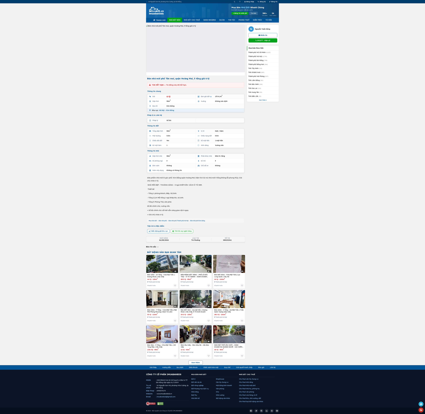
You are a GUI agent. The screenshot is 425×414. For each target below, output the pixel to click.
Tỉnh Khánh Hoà (256, 72)
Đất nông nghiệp (197, 385)
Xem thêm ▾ (263, 100)
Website (149, 394)
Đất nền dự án (196, 382)
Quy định (180, 367)
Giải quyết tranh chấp (244, 367)
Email (148, 397)
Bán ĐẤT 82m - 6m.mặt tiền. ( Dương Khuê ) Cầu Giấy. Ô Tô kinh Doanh (194, 311)
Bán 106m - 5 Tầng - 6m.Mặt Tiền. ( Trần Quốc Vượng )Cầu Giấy (229, 311)
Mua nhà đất (153, 221)
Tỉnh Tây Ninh (255, 68)
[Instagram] (261, 411)
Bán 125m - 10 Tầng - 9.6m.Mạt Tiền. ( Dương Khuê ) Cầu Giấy (161, 276)
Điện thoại (150, 391)
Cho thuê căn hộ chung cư (248, 379)
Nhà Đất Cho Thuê (192, 20)
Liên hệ (272, 367)
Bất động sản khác (223, 398)
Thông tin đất (153, 126)
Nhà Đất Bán (174, 20)
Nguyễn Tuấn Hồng (262, 29)
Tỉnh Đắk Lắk (254, 96)
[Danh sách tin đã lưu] (240, 1)
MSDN (148, 380)
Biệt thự (194, 395)
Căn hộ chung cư (222, 382)
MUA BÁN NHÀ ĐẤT (198, 374)
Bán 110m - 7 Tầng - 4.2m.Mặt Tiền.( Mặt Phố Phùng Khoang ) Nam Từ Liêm (162, 311)
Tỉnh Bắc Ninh (255, 84)
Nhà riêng (195, 392)
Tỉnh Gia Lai (254, 88)
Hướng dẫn (166, 367)
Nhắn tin (263, 35)
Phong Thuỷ (244, 20)
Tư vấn (269, 20)
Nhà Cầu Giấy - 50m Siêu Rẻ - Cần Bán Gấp (195, 346)
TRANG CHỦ (161, 20)
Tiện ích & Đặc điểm (155, 226)
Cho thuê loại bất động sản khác (251, 401)
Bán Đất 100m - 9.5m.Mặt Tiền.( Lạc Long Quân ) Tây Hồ (227, 276)
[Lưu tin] (175, 285)
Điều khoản (193, 367)
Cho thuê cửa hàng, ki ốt (248, 395)
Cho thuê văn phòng (246, 392)
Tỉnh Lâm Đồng (255, 80)
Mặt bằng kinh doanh (224, 385)
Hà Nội (161, 110)
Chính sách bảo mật (210, 367)
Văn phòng (220, 389)
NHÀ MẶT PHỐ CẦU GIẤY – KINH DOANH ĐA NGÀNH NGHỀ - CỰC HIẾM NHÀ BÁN (228, 346)
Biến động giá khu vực (159, 231)
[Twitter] (256, 411)
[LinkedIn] (267, 411)
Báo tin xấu (151, 247)
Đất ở (193, 379)
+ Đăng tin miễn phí (240, 13)
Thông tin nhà (153, 151)
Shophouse (220, 379)
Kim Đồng (170, 110)
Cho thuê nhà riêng (246, 382)
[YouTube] (277, 411)
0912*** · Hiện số (263, 40)
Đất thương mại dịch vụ (200, 389)
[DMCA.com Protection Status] (160, 403)
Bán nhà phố (163, 221)
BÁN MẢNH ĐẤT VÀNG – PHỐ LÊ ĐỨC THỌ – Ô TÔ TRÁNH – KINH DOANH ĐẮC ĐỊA (194, 276)
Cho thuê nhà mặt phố (247, 385)
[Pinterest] (272, 411)
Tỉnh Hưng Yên (255, 92)
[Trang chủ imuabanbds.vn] (159, 11)
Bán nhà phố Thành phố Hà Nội (178, 221)
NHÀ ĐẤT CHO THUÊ (247, 374)
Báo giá (261, 367)
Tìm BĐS (253, 13)
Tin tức (231, 20)
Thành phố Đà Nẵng (257, 60)
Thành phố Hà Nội (257, 56)
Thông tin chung (154, 91)
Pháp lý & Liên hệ (154, 115)
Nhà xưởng (220, 395)
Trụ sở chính (148, 386)
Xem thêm (195, 363)
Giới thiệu (153, 367)
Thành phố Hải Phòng (258, 76)
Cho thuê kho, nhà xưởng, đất (250, 398)
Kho (217, 392)
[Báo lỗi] (421, 404)
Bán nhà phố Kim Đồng (197, 221)
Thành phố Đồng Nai (258, 64)
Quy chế (227, 367)
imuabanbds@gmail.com (166, 397)
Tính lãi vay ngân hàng (183, 231)
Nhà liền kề (195, 398)
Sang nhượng (209, 20)
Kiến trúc (257, 20)
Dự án (222, 20)
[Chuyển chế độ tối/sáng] (234, 1)
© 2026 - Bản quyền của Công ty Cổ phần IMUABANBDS (164, 411)
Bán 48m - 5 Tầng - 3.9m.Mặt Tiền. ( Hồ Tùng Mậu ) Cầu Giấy (161, 346)
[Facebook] (251, 411)
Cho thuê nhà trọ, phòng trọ (249, 389)
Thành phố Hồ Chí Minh (259, 52)
